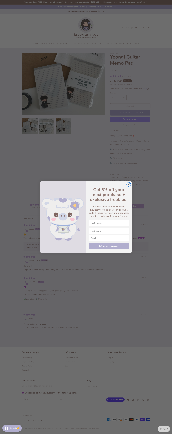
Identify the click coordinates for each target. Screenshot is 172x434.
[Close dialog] (129, 184)
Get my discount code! (109, 246)
